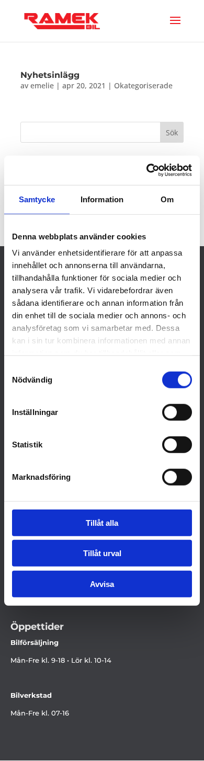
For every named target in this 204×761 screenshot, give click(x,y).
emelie (42, 85)
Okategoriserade (143, 85)
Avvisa (102, 583)
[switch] (177, 411)
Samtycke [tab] (37, 198)
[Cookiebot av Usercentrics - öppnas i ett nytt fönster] (146, 170)
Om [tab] (167, 198)
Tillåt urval (102, 553)
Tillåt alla (102, 522)
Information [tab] (102, 198)
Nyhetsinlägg (50, 75)
